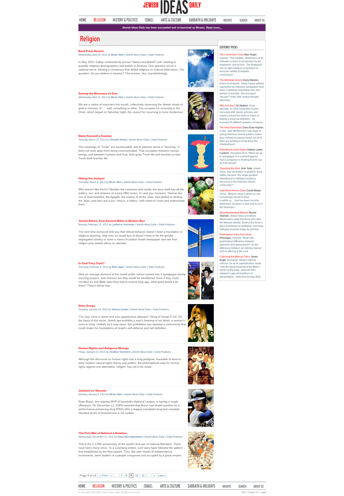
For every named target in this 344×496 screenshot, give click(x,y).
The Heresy (231, 80)
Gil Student (242, 105)
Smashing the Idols (230, 168)
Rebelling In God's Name (233, 149)
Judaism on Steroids (92, 390)
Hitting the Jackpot (91, 178)
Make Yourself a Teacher (94, 136)
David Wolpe (254, 190)
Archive (227, 20)
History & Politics (125, 20)
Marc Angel (250, 54)
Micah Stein (117, 54)
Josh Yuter (246, 168)
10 (136, 475)
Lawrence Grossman (123, 224)
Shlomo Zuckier (119, 309)
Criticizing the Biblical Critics (235, 256)
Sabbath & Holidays (202, 20)
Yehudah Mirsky (118, 139)
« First (103, 475)
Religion (100, 20)
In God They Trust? (91, 263)
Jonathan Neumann (119, 352)
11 (143, 475)
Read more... (214, 27)
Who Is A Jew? (227, 105)
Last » (162, 475)
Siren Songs (86, 305)
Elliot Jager (118, 267)
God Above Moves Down (233, 190)
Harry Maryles (250, 80)
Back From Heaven (91, 51)
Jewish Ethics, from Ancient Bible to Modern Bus (111, 220)
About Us (260, 20)
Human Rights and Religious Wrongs (103, 348)
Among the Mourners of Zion (98, 93)
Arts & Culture (171, 20)
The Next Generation (231, 127)
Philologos (225, 238)
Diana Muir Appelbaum (129, 436)
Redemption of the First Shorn (236, 234)
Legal (263, 492)
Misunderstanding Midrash (234, 212)
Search (243, 20)
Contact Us (253, 492)
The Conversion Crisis (232, 54)
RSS (243, 492)
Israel (149, 20)
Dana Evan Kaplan (253, 127)
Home (82, 20)
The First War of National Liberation (102, 433)
